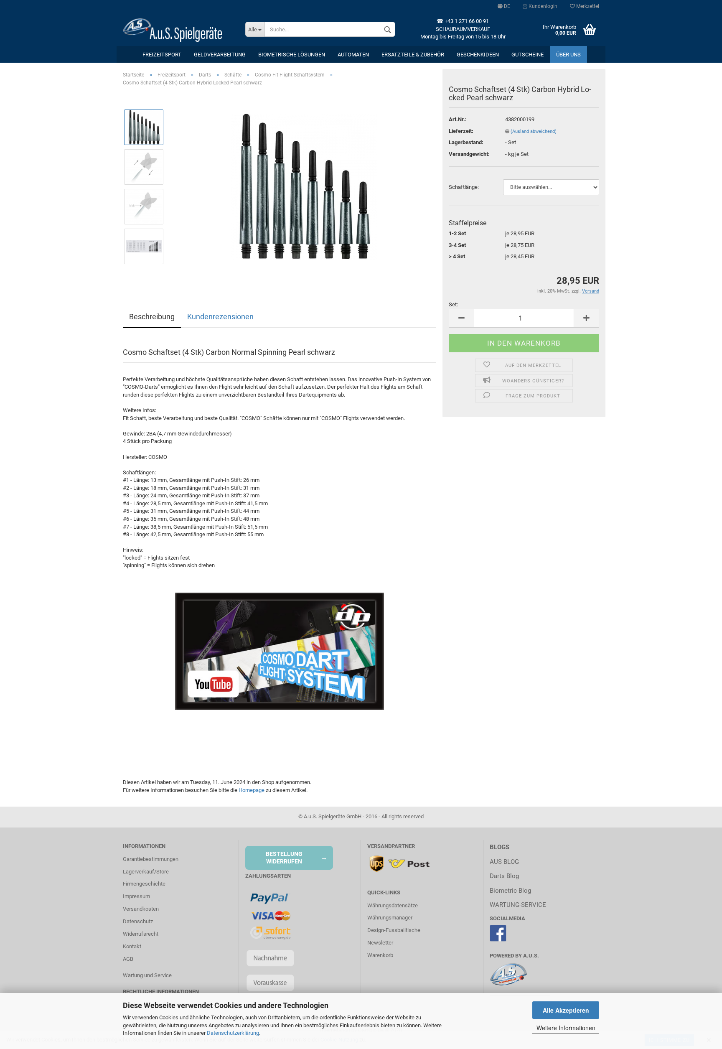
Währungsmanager (389, 917)
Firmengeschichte (144, 884)
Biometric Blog (510, 890)
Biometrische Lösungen (291, 54)
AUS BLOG (504, 862)
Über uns (568, 54)
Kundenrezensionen (220, 316)
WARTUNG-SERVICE (518, 905)
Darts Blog (504, 876)
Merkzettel (587, 6)
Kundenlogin (542, 6)
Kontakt (132, 946)
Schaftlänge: (464, 187)
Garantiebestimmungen (150, 859)
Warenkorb (380, 955)
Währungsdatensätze (392, 905)
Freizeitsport (161, 54)
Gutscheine (527, 54)
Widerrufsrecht (140, 934)
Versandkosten (141, 909)
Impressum (136, 896)
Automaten (353, 54)
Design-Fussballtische (393, 930)
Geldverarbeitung (220, 54)
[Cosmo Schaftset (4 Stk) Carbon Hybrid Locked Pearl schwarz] (304, 186)
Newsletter (380, 943)
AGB (128, 959)
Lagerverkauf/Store (146, 871)
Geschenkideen (478, 54)
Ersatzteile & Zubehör (412, 54)
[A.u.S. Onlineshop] (178, 29)
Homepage (251, 790)
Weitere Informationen (565, 1028)
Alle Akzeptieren (566, 1010)
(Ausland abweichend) (534, 131)
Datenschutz (138, 921)
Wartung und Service (147, 975)
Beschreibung (152, 316)
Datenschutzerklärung (233, 1033)
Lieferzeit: (461, 131)
